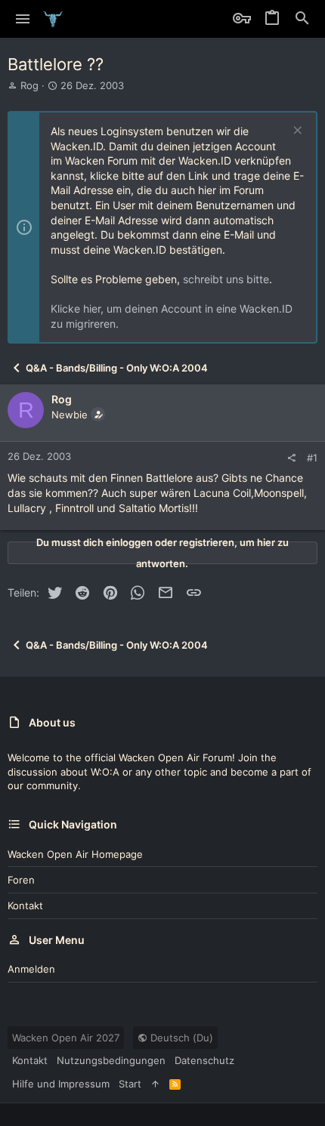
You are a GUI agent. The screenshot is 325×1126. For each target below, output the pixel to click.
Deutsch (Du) (180, 1038)
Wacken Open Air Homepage (75, 854)
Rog (29, 85)
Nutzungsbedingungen (111, 1060)
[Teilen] (291, 458)
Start (130, 1084)
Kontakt (25, 905)
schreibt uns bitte (226, 279)
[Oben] (155, 1083)
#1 (312, 458)
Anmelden (31, 969)
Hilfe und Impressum (61, 1084)
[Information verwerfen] (296, 132)
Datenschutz (204, 1060)
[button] (23, 18)
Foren (21, 880)
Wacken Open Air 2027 (65, 1038)
